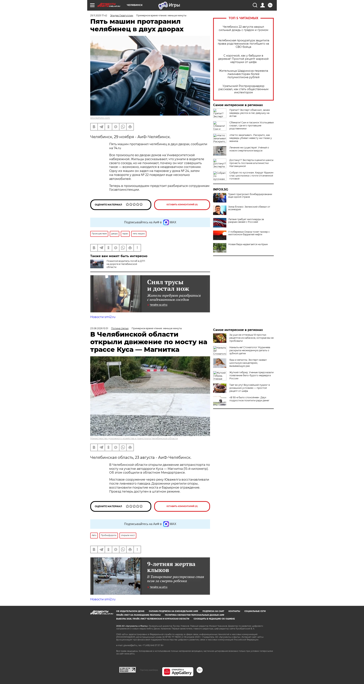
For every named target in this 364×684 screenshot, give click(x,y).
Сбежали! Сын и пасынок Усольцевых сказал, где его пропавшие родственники (251, 125)
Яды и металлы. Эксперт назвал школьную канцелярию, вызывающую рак (248, 362)
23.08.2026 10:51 (99, 328)
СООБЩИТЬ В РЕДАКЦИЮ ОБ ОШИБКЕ (214, 619)
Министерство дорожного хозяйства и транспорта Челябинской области (134, 438)
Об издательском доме (130, 611)
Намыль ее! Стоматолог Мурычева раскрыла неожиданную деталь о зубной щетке (249, 350)
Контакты (234, 611)
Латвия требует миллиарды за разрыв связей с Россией (246, 220)
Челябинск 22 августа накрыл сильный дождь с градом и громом (243, 28)
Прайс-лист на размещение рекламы (138, 615)
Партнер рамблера (149, 670)
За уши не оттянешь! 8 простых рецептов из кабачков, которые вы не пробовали (251, 337)
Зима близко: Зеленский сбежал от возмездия (249, 208)
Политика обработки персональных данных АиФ (194, 615)
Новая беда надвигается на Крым (248, 244)
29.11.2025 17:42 (98, 15)
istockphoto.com (100, 117)
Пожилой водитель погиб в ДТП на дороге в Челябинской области (126, 264)
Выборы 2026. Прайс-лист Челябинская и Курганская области (152, 619)
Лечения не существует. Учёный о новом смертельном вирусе (249, 149)
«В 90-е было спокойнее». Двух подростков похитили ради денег (249, 399)
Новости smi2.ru (102, 317)
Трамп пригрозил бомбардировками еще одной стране (250, 195)
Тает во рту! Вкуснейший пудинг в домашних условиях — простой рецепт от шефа (249, 387)
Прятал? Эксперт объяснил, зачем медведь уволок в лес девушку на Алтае (249, 113)
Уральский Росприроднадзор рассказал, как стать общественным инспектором (243, 89)
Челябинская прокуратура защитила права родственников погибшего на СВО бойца (243, 44)
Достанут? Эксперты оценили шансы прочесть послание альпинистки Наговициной (251, 163)
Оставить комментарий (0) (182, 204)
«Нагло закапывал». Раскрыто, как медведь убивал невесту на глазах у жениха (250, 138)
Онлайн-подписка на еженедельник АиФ (173, 611)
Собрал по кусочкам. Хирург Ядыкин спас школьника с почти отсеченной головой (251, 175)
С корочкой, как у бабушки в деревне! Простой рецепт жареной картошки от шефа (243, 59)
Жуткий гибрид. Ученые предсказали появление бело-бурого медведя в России (251, 375)
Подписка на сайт (213, 611)
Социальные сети (255, 611)
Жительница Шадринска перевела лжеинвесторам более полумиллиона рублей (243, 74)
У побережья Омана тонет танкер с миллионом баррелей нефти (249, 233)
